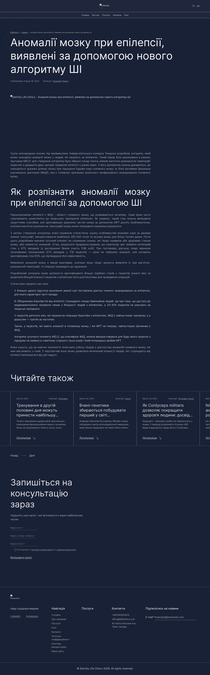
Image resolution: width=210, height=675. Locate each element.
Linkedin (15, 616)
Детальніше (23, 437)
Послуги (106, 15)
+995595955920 (120, 615)
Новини (25, 32)
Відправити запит (21, 557)
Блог (126, 15)
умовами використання (66, 550)
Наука (65, 81)
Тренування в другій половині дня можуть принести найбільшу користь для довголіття (38, 410)
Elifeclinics (14, 32)
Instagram (32, 616)
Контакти (117, 15)
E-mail (150, 617)
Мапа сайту (58, 651)
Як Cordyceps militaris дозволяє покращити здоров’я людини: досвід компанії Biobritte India (166, 410)
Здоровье (57, 81)
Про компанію (59, 619)
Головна (85, 15)
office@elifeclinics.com (123, 619)
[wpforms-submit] (199, 611)
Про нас (95, 15)
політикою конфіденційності (42, 550)
